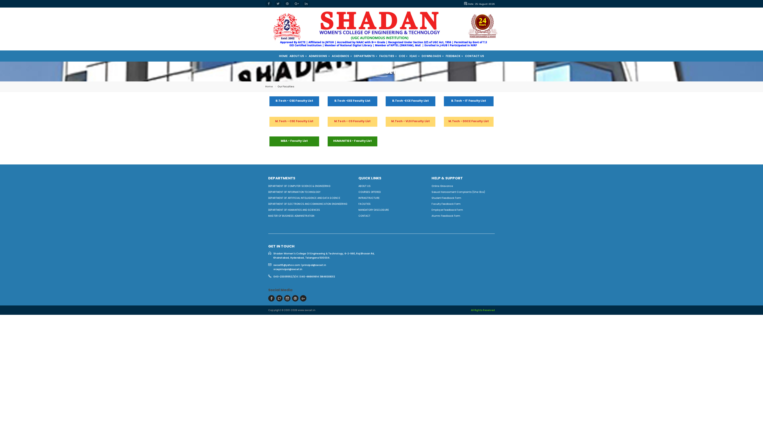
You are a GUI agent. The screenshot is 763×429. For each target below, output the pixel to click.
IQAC (414, 56)
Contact (364, 215)
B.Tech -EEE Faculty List (352, 101)
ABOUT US (364, 186)
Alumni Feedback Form (446, 215)
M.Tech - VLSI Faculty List (410, 121)
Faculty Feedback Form (446, 204)
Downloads (432, 56)
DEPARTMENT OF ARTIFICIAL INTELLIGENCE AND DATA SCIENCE (304, 198)
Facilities (387, 56)
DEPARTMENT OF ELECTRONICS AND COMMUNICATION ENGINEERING (307, 204)
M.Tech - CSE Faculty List (294, 121)
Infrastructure (369, 198)
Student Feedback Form (446, 198)
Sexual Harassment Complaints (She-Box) (458, 192)
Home (283, 56)
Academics (341, 56)
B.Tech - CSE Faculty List (294, 101)
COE (402, 56)
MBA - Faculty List (294, 141)
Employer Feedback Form (447, 210)
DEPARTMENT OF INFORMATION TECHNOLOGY (294, 192)
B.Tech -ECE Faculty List (410, 101)
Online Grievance (442, 186)
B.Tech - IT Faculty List (468, 101)
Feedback (453, 56)
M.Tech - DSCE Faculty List (468, 121)
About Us (297, 56)
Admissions (318, 56)
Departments (364, 56)
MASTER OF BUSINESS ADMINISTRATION (291, 215)
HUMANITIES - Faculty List (352, 141)
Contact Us (474, 56)
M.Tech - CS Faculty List (352, 121)
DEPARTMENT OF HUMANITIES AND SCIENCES (294, 210)
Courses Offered (369, 192)
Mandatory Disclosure (373, 210)
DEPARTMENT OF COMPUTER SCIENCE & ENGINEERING (299, 186)
